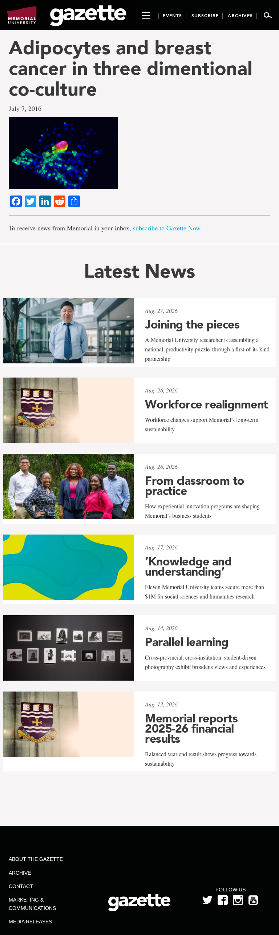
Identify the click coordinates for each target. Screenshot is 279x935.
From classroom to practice (194, 486)
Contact (21, 886)
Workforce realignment (206, 404)
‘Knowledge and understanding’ (188, 566)
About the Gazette (36, 859)
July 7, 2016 (25, 108)
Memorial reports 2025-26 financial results (191, 728)
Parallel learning (187, 642)
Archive (20, 873)
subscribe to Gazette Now (166, 227)
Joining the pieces (192, 324)
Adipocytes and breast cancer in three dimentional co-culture (130, 68)
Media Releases (30, 921)
